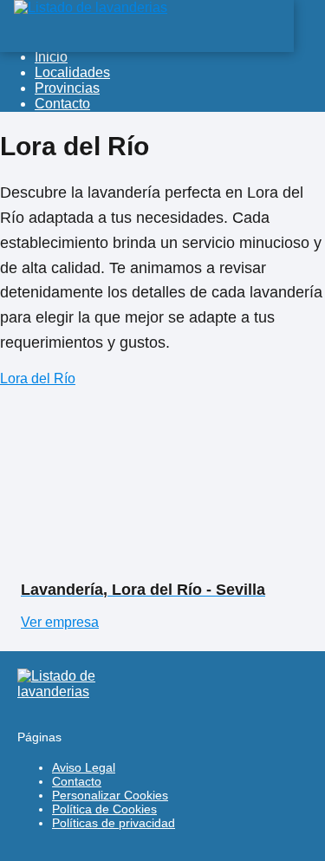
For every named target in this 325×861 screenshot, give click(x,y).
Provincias (67, 88)
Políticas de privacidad (113, 823)
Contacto (62, 103)
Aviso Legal (83, 767)
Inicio (51, 56)
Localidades (72, 72)
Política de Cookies (104, 809)
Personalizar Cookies (110, 795)
